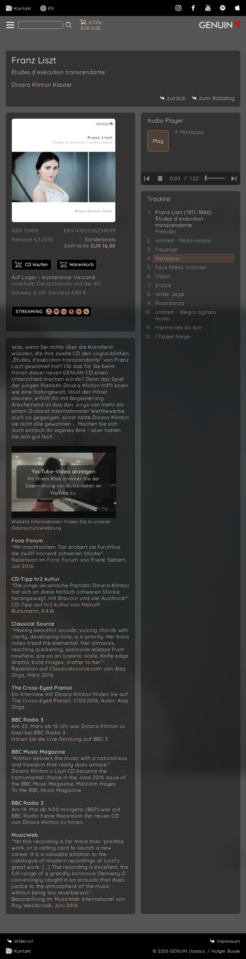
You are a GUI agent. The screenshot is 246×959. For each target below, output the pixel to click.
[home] (9, 25)
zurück (176, 98)
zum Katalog (217, 98)
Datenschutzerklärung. (37, 528)
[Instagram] (178, 7)
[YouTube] (208, 7)
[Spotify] (223, 7)
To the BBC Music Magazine (46, 790)
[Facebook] (193, 7)
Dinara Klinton (42, 84)
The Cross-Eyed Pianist (41, 700)
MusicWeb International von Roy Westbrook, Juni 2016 (68, 902)
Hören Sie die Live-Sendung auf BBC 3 (60, 739)
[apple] (237, 7)
